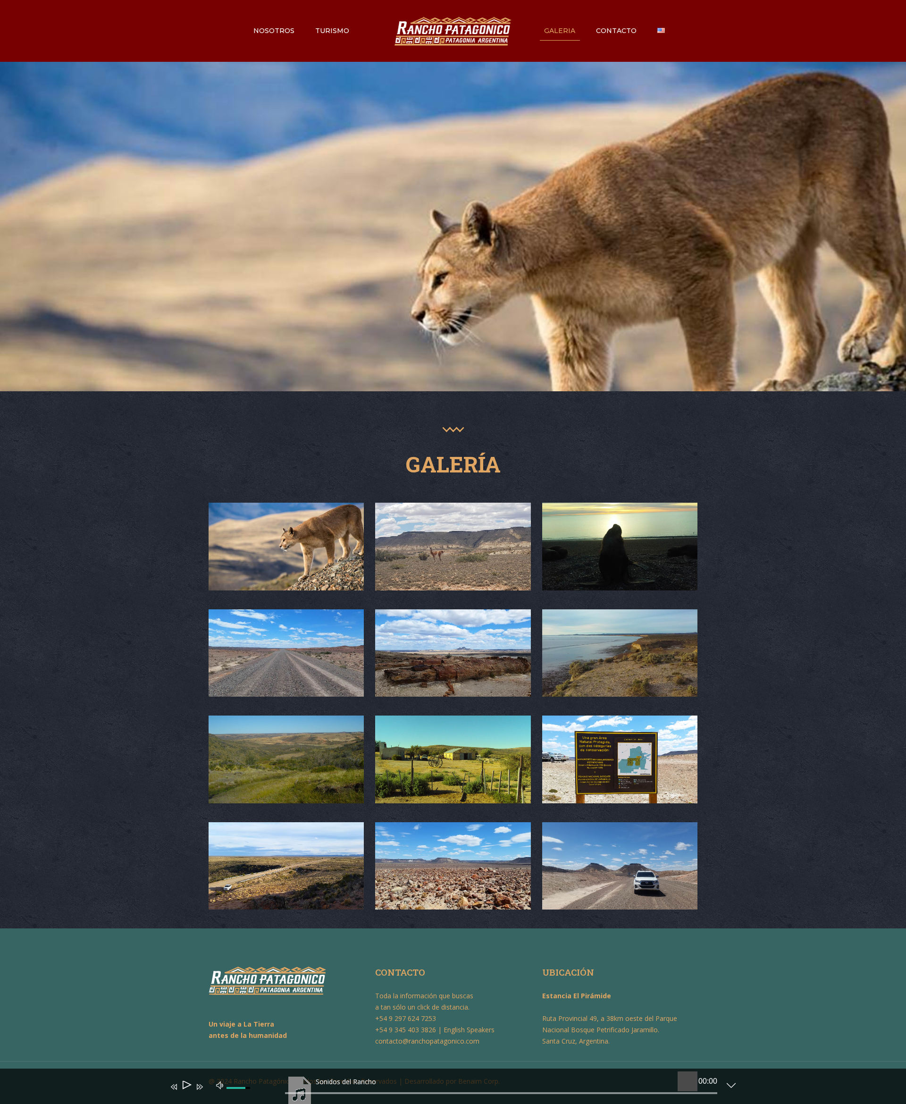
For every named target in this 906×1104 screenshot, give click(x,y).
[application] (446, 1088)
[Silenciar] (220, 1084)
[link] (286, 546)
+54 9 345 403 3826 (405, 1029)
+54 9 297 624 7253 (405, 1018)
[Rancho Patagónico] (453, 30)
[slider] (501, 1093)
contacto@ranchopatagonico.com (427, 1041)
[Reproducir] (186, 1087)
